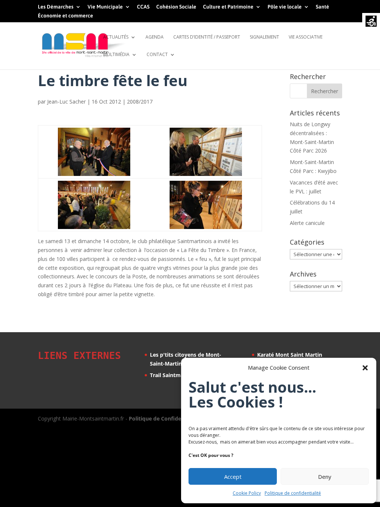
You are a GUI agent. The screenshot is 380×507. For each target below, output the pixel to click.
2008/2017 (140, 101)
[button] (365, 368)
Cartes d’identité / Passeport (206, 37)
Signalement (264, 37)
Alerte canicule (307, 222)
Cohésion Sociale (176, 7)
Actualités (115, 37)
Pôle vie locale (285, 7)
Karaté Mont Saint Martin (289, 354)
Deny (324, 476)
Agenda (154, 37)
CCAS (143, 7)
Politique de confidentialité (293, 493)
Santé (322, 7)
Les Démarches (55, 7)
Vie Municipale (105, 7)
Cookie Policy (247, 493)
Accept (233, 476)
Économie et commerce (65, 16)
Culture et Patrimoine (228, 7)
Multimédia (116, 55)
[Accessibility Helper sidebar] (371, 22)
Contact (157, 55)
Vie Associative (305, 37)
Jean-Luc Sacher (66, 101)
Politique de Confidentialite (164, 418)
